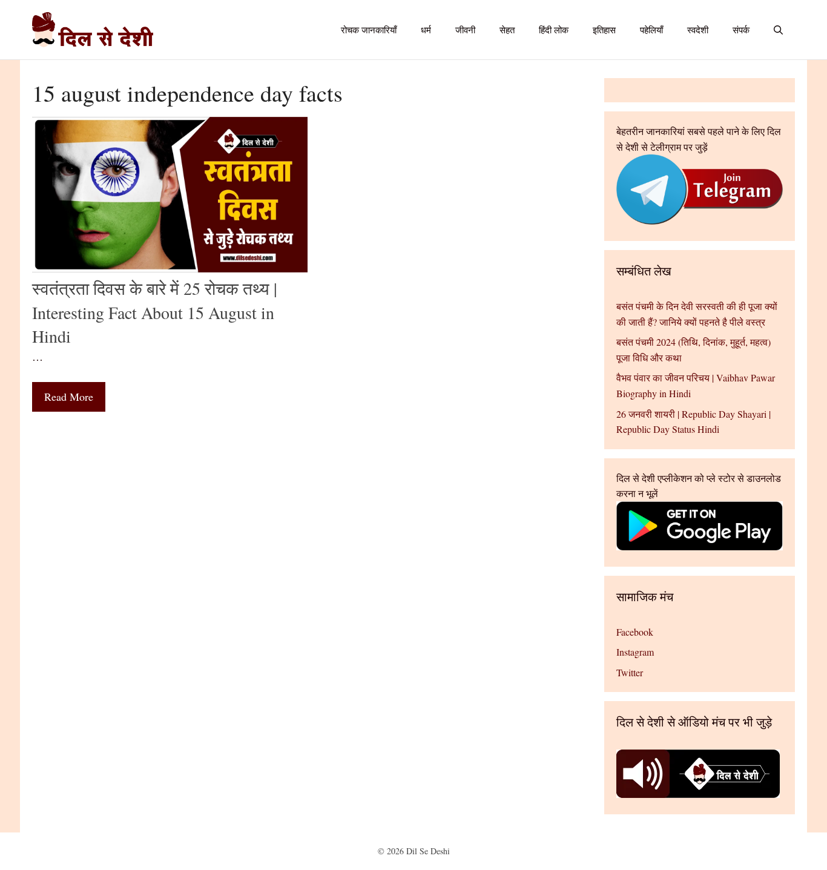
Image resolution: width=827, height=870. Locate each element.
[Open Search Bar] (778, 30)
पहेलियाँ (651, 30)
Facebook (634, 631)
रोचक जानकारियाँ (369, 30)
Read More (68, 396)
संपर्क (741, 30)
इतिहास (604, 30)
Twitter (629, 672)
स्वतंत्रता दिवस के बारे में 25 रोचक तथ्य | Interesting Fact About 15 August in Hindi (154, 312)
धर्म (426, 30)
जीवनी (465, 30)
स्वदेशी (697, 30)
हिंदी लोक (553, 30)
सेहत (507, 30)
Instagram (635, 651)
